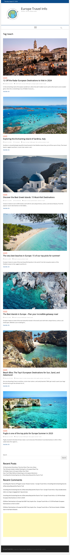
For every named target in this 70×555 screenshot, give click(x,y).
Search (5, 455)
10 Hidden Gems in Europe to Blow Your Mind (15, 471)
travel (44, 83)
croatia (24, 378)
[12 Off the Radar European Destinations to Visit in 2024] (35, 57)
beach (20, 83)
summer (41, 83)
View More (8, 91)
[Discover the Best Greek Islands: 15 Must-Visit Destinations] (35, 173)
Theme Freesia (22, 549)
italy (37, 142)
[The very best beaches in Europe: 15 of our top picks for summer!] (35, 232)
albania (17, 378)
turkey (48, 378)
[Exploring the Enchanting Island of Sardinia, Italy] (35, 115)
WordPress (29, 549)
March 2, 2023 (7, 317)
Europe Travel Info (34, 9)
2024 (17, 83)
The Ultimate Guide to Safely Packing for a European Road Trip (20, 469)
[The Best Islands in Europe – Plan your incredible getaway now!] (35, 290)
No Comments (17, 200)
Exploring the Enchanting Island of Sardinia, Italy (24, 138)
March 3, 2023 (7, 259)
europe (23, 83)
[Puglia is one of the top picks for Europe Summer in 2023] (35, 409)
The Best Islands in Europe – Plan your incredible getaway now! (30, 314)
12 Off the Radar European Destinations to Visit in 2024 (27, 80)
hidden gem (28, 83)
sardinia (40, 142)
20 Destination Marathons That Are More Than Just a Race (19, 467)
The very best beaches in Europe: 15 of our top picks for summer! (31, 255)
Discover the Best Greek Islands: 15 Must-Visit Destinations (29, 197)
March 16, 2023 (8, 142)
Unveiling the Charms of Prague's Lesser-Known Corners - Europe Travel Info (24, 484)
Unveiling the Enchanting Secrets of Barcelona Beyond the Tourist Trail (23, 475)
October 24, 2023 (8, 83)
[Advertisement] (35, 525)
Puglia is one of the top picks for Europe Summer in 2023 (28, 433)
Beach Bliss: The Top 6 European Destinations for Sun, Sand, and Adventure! (31, 373)
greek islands (34, 200)
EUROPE (5, 77)
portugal (33, 83)
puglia (37, 83)
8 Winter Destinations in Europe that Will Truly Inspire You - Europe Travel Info (25, 501)
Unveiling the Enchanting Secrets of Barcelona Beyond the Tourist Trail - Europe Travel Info (28, 489)
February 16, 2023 (8, 436)
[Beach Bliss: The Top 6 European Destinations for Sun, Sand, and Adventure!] (35, 349)
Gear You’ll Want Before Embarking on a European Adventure (20, 473)
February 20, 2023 (8, 378)
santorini (39, 200)
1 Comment (17, 142)
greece (32, 378)
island (28, 317)
